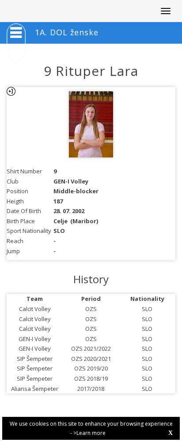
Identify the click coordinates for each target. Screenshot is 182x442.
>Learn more (89, 433)
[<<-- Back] (11, 91)
